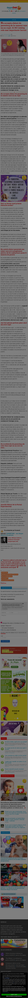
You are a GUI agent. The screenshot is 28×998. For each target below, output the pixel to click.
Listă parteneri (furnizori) (5, 992)
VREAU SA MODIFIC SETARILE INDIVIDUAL (14, 996)
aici (13, 982)
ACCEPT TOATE (14, 994)
